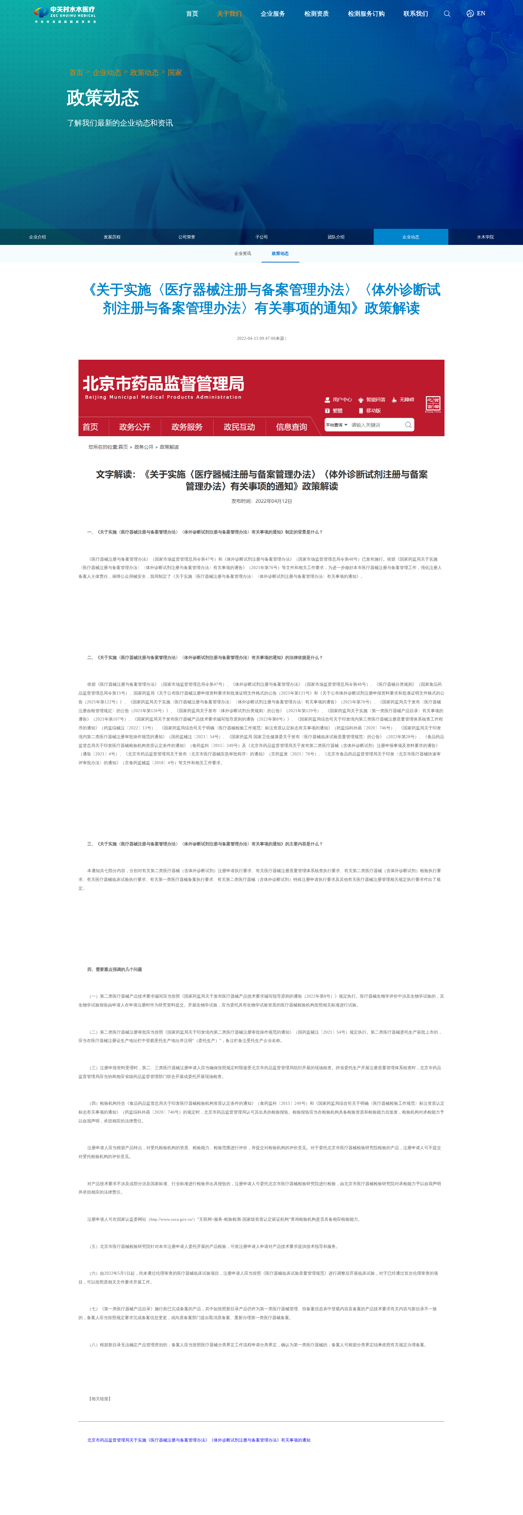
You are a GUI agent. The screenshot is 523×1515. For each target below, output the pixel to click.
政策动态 (144, 73)
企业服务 (273, 13)
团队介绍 (336, 237)
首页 (76, 73)
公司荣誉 (186, 237)
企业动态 (107, 73)
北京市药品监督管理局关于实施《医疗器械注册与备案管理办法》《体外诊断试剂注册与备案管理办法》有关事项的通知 (199, 1440)
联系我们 (416, 13)
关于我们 (229, 13)
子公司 (261, 237)
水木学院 (485, 237)
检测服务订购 (366, 13)
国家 (175, 73)
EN (481, 13)
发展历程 (112, 237)
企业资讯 (242, 253)
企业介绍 (37, 237)
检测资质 (316, 13)
